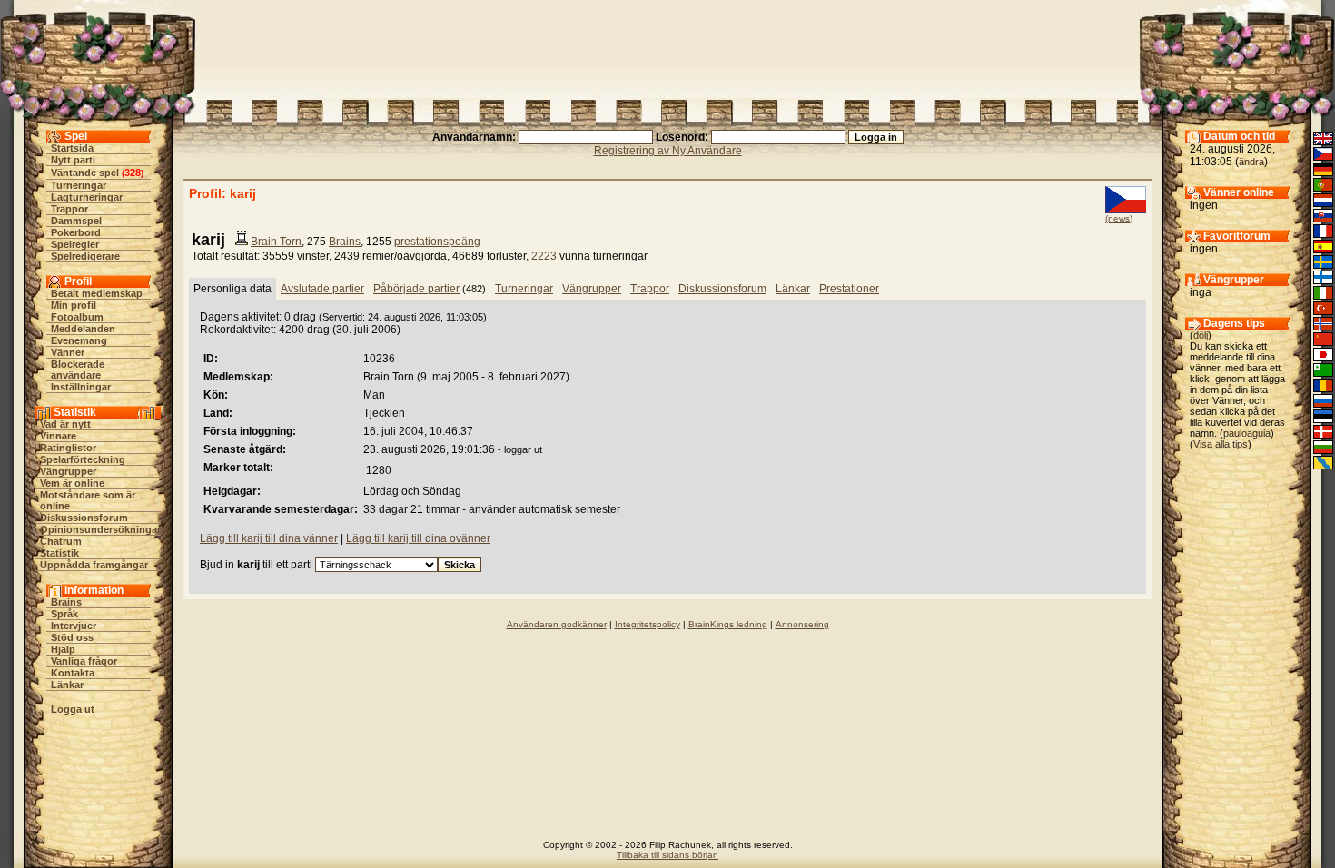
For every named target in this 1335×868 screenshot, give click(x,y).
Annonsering (802, 624)
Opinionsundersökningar (100, 529)
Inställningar (81, 386)
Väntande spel (85, 172)
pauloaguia (1247, 433)
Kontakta (72, 672)
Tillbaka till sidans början (667, 855)
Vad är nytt (65, 424)
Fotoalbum (77, 316)
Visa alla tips (1220, 444)
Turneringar (78, 185)
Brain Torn (276, 241)
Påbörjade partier (416, 288)
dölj (1200, 335)
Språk (64, 613)
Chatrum (61, 541)
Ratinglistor (68, 447)
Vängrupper (68, 471)
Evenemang (79, 340)
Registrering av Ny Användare (668, 150)
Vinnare (58, 435)
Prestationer (849, 288)
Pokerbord (76, 232)
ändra (1251, 161)
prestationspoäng (437, 241)
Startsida (72, 148)
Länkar (67, 684)
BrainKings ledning (727, 624)
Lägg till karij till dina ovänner (418, 538)
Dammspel (76, 220)
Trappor (69, 208)
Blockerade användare (77, 369)
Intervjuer (73, 625)
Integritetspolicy (647, 624)
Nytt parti (73, 159)
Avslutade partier (322, 288)
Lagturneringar (87, 197)
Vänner (67, 352)
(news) (1118, 218)
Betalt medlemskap (97, 293)
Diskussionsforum (84, 517)
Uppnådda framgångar (94, 564)
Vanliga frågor (84, 661)
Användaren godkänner (557, 624)
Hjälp (63, 649)
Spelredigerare (85, 256)
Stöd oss (72, 637)
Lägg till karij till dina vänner (269, 538)
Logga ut (72, 709)
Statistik (59, 552)
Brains (66, 602)
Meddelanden (83, 328)
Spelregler (75, 244)
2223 (544, 256)
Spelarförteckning (82, 459)
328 (132, 172)
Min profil (73, 305)
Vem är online (72, 483)
